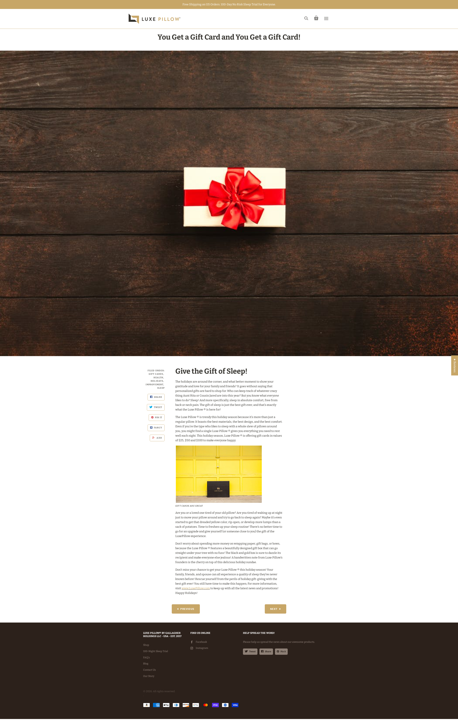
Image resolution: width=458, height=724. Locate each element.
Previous (187, 609)
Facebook (201, 641)
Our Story (148, 676)
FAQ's (146, 657)
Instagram (202, 648)
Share (268, 651)
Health (158, 377)
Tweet (252, 651)
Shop (146, 645)
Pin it (283, 651)
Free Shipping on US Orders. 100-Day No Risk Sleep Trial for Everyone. (229, 4)
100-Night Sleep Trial (155, 651)
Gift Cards (156, 374)
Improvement (154, 384)
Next (274, 609)
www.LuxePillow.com (196, 588)
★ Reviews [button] (454, 365)
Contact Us (149, 669)
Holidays (157, 381)
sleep (161, 388)
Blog (145, 663)
